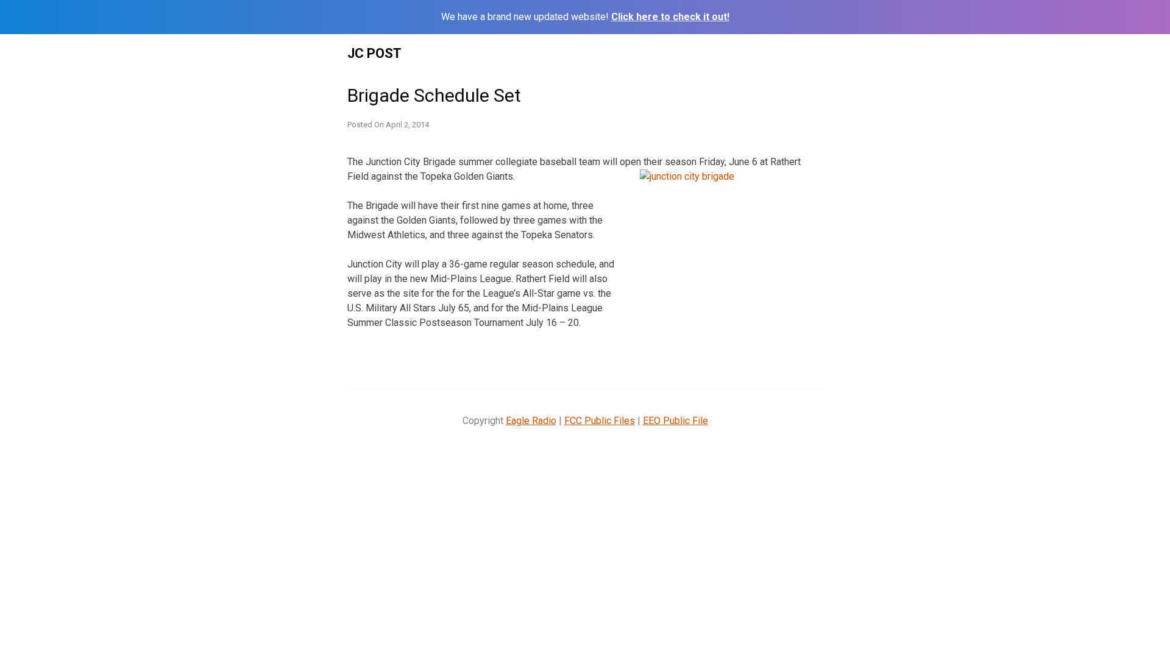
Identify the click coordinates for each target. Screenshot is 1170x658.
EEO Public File (675, 420)
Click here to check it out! (670, 17)
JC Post (374, 53)
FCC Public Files (599, 420)
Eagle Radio (531, 420)
